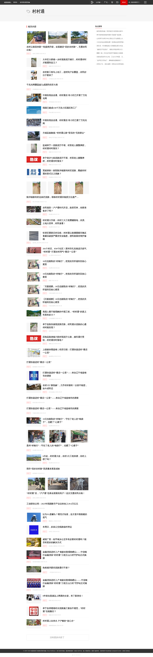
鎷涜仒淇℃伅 (78, 651)
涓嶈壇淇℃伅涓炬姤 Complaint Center (110, 651)
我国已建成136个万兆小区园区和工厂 (60, 108)
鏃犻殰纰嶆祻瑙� (25, 2)
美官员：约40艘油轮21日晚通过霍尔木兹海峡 (111, 46)
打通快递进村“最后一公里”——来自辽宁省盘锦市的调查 (53, 398)
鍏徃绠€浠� (61, 651)
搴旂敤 (15, 2)
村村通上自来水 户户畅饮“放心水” (58, 621)
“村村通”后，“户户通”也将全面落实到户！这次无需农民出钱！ (56, 493)
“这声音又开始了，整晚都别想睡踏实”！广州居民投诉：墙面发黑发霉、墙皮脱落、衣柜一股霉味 (111, 60)
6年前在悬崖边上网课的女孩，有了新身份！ (63, 596)
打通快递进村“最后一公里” (39, 362)
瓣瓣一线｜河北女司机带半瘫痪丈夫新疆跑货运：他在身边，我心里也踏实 (111, 53)
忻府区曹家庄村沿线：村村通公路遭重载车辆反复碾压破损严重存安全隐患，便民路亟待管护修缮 (64, 236)
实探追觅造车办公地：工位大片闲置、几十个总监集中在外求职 (111, 57)
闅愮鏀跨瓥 (95, 651)
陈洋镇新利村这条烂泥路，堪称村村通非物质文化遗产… (53, 197)
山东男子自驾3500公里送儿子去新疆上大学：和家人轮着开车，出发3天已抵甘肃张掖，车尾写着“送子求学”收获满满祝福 (111, 38)
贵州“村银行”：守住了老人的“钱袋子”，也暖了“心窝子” (53, 445)
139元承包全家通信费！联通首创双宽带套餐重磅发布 (111, 42)
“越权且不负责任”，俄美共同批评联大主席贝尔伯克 (111, 49)
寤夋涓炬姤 (126, 651)
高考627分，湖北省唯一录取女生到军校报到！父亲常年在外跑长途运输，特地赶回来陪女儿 (111, 64)
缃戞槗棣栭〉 (8, 2)
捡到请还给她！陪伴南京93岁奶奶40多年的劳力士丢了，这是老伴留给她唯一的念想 (111, 31)
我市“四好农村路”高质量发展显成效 (43, 469)
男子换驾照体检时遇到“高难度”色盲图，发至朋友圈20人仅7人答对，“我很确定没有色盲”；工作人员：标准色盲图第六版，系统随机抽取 (111, 35)
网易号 (29, 53)
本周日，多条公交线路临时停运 (57, 527)
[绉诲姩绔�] (92, 2)
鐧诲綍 (124, 2)
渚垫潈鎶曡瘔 (77, 655)
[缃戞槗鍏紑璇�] (98, 2)
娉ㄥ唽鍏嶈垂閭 (134, 2)
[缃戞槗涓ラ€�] (106, 2)
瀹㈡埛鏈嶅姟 (86, 651)
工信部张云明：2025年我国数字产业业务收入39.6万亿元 (52, 504)
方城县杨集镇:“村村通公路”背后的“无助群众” (64, 133)
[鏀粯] (112, 2)
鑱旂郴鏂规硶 (69, 651)
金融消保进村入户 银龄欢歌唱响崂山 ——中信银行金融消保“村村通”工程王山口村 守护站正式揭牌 (65, 583)
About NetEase (51, 651)
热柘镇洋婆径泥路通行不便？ (56, 567)
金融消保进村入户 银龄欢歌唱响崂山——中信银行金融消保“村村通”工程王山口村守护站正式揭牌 (65, 555)
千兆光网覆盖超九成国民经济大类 (42, 85)
